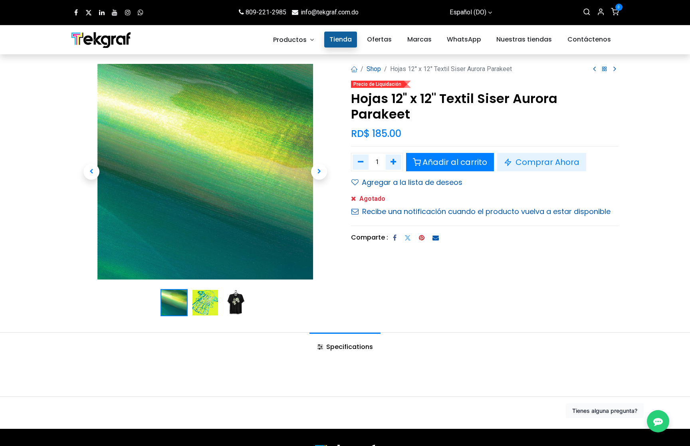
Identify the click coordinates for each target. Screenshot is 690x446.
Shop (374, 69)
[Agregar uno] (394, 162)
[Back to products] (604, 69)
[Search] (587, 12)
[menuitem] (293, 40)
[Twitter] (407, 237)
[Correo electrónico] (435, 237)
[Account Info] (601, 12)
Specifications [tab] (349, 346)
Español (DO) (468, 12)
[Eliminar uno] (361, 162)
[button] (91, 172)
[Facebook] (395, 237)
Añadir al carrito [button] (454, 162)
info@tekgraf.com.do (330, 12)
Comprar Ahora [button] (546, 162)
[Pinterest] (421, 237)
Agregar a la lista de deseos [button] (412, 182)
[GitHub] (140, 12)
